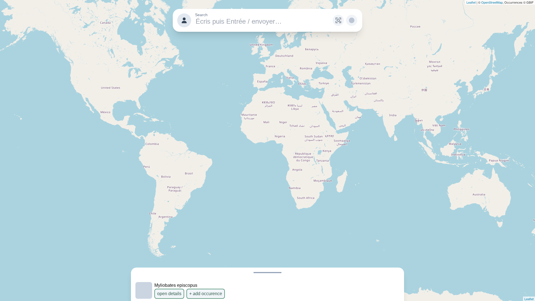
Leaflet (471, 2)
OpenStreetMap (492, 2)
